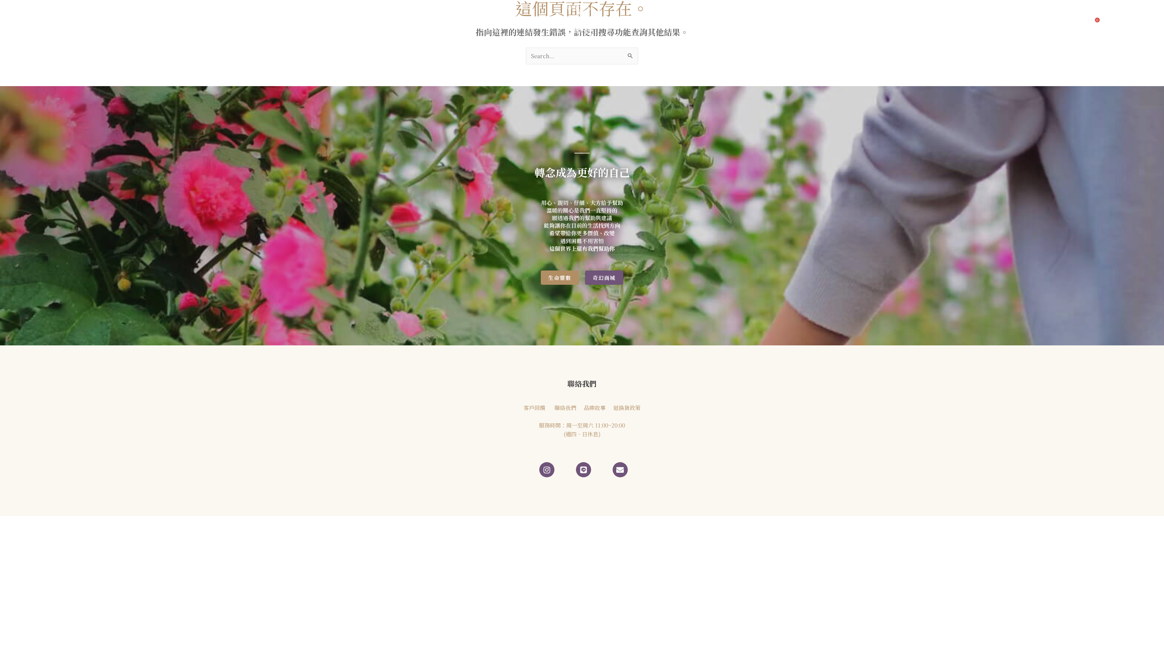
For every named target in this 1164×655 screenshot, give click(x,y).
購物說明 (766, 22)
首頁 (346, 22)
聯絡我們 (711, 22)
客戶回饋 (440, 22)
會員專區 (738, 22)
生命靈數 (473, 22)
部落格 (403, 22)
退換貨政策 (627, 407)
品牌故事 (373, 22)
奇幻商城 (676, 22)
